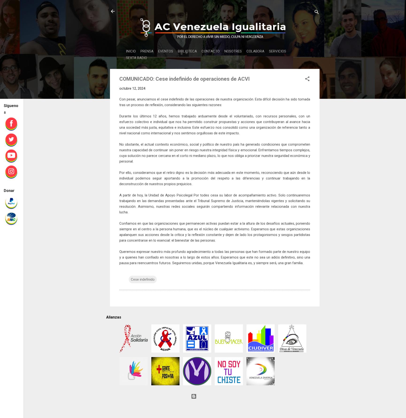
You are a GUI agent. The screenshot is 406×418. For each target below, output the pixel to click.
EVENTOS (165, 51)
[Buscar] (317, 13)
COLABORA (255, 51)
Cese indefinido (143, 279)
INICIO (131, 51)
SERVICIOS (277, 51)
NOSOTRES (233, 51)
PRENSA (147, 51)
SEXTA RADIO (136, 58)
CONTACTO (211, 51)
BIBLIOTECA (187, 51)
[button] (307, 79)
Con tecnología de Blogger (217, 396)
